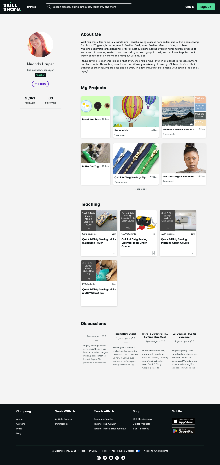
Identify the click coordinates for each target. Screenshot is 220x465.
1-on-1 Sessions (141, 428)
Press (19, 428)
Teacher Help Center (105, 424)
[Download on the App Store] (188, 421)
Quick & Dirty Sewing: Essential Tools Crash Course (135, 243)
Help (82, 451)
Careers (20, 424)
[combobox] (89, 6)
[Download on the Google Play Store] (188, 431)
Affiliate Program (64, 419)
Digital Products (141, 424)
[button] (38, 6)
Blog (18, 433)
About (19, 419)
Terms (104, 451)
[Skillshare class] (99, 220)
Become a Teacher (103, 419)
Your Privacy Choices (123, 450)
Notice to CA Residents (156, 451)
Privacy (93, 451)
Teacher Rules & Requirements (110, 428)
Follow (42, 83)
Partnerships (61, 424)
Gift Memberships (142, 419)
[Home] (12, 7)
